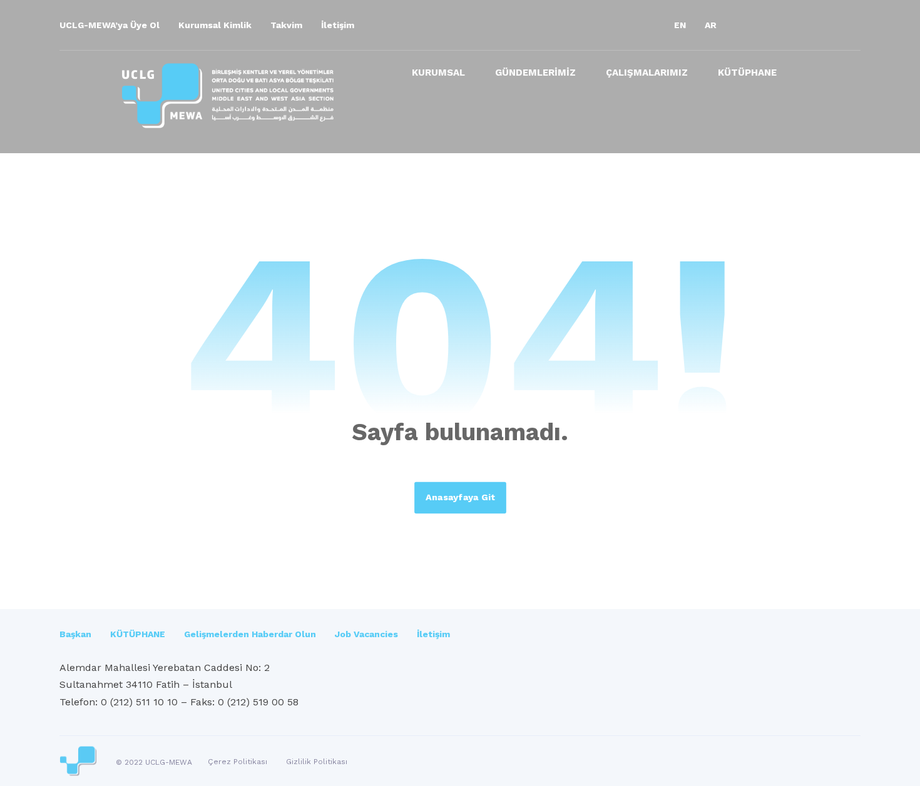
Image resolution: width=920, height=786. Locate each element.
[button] (747, 25)
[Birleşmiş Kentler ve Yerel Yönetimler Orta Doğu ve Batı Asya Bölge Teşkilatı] (228, 95)
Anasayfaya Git (460, 497)
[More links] (814, 77)
